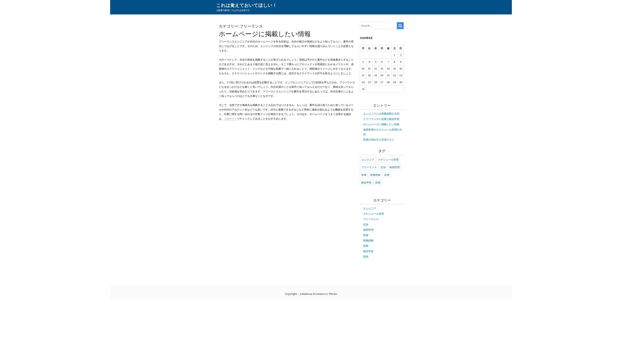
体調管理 (394, 167)
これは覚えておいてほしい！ (246, 5)
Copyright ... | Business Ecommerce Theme (311, 293)
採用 (386, 175)
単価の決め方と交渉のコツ (378, 139)
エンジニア (367, 159)
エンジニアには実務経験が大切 (381, 113)
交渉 (383, 167)
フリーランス (369, 167)
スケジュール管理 (388, 159)
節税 (377, 182)
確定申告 (366, 182)
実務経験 (375, 175)
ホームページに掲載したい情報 (265, 34)
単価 (363, 175)
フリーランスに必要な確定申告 (381, 119)
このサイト (230, 118)
